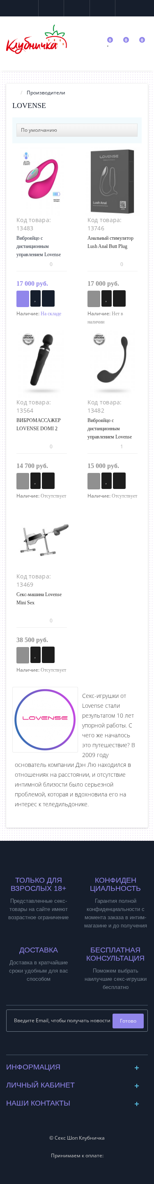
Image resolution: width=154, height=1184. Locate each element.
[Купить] (22, 299)
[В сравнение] (48, 298)
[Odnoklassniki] (84, 1046)
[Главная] (14, 92)
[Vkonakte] (70, 1046)
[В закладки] (35, 298)
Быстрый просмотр (41, 185)
